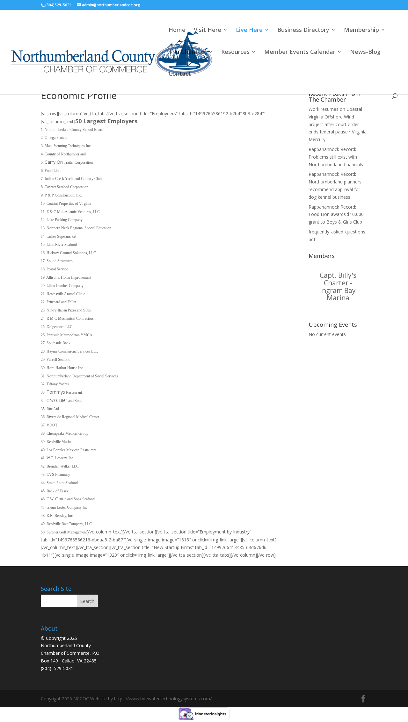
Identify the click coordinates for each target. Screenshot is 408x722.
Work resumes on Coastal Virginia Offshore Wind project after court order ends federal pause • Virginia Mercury (338, 124)
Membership (361, 30)
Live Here (249, 30)
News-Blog (365, 52)
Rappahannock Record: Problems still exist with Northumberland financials (336, 157)
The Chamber (188, 52)
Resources (235, 52)
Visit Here (207, 30)
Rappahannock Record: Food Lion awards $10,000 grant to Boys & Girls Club (336, 214)
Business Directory (303, 30)
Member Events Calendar (299, 52)
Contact (180, 74)
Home (177, 30)
